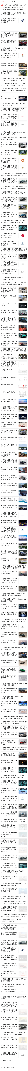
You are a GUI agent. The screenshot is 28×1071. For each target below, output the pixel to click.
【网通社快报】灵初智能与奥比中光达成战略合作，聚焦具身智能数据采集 (14, 897)
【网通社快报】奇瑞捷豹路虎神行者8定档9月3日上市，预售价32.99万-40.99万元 (14, 717)
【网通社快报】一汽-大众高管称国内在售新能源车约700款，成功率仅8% (9, 227)
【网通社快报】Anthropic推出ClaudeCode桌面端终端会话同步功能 (14, 133)
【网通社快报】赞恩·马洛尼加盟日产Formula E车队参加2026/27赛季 (8, 235)
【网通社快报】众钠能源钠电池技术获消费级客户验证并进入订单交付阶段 (14, 722)
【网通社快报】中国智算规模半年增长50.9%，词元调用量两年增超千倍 (12, 110)
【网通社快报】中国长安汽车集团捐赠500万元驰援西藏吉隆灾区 (9, 243)
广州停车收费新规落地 (8, 392)
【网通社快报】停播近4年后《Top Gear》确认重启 (9, 990)
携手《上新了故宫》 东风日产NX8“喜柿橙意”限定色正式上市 (9, 424)
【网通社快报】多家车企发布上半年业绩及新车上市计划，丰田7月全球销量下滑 (14, 221)
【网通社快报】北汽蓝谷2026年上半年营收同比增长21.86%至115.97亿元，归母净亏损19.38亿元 (14, 728)
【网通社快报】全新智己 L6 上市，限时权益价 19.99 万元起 (9, 742)
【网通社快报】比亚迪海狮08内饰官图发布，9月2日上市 (9, 462)
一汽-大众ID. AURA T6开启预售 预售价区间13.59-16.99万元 (9, 834)
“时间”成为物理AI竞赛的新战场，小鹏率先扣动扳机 (9, 613)
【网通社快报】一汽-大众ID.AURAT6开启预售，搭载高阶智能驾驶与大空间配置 (9, 865)
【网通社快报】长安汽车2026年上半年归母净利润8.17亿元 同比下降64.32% (8, 530)
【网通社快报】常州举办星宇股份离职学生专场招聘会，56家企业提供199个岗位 (14, 193)
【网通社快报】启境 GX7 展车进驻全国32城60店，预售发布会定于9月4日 (9, 214)
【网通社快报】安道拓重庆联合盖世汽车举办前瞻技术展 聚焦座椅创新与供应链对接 (14, 748)
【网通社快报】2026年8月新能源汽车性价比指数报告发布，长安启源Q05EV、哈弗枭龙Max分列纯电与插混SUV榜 (14, 567)
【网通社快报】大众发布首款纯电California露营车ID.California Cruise (9, 950)
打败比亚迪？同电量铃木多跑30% (9, 446)
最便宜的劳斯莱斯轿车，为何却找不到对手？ (9, 544)
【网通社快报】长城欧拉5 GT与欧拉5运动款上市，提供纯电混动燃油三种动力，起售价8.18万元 (9, 1004)
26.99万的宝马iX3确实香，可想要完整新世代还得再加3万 (9, 655)
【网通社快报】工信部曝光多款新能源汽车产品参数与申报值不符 (14, 684)
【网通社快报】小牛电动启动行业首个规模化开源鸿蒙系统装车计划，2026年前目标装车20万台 (14, 250)
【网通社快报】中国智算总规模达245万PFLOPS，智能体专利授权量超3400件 (13, 8)
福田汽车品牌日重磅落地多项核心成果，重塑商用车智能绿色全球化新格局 (9, 416)
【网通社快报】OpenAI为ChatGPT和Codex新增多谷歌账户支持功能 (13, 49)
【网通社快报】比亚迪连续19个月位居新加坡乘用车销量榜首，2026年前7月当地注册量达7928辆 (9, 116)
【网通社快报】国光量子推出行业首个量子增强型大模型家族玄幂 (14, 104)
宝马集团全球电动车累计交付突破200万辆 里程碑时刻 (9, 484)
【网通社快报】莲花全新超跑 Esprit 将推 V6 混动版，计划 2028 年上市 (9, 55)
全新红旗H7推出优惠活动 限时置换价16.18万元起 (8, 641)
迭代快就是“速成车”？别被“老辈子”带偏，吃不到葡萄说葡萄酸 (9, 256)
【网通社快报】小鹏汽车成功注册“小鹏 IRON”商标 (9, 1054)
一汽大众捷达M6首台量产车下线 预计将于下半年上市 (8, 842)
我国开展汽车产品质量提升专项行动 (9, 438)
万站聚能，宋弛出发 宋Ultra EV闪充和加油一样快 (9, 499)
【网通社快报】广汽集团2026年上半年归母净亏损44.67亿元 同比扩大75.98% (14, 594)
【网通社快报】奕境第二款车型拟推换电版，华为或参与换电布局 (9, 343)
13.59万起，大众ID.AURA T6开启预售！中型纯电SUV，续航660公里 (8, 327)
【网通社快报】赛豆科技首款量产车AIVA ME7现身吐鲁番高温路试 (13, 884)
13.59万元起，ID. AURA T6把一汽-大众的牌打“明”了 (9, 97)
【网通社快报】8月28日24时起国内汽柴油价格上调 (13, 998)
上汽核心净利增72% (7, 370)
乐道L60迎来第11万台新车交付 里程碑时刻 (9, 877)
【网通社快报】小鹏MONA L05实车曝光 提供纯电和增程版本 (9, 626)
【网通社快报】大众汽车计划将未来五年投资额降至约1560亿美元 (9, 20)
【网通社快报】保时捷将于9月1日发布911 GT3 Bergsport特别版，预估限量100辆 (9, 806)
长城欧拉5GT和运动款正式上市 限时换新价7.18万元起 (9, 1018)
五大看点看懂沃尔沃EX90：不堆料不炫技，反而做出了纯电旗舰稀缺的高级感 (9, 356)
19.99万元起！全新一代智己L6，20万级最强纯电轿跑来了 (9, 144)
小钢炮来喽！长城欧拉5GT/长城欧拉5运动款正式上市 (9, 521)
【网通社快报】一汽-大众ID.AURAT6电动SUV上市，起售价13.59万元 (8, 769)
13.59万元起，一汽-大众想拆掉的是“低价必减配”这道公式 (9, 469)
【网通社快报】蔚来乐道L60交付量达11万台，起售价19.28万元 (9, 965)
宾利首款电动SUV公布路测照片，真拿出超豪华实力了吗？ (9, 553)
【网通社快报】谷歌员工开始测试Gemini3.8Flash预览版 (11, 920)
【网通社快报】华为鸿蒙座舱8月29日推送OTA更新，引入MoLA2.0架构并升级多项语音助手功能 (14, 90)
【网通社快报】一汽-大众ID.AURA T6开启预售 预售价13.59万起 (9, 782)
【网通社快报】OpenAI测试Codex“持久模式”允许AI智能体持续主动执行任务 (13, 283)
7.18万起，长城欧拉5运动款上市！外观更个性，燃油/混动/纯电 (8, 320)
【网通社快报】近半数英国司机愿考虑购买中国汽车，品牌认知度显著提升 (9, 364)
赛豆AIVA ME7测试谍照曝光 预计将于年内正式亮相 (9, 934)
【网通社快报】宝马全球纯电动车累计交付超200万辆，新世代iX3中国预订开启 (9, 409)
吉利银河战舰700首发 (7, 1068)
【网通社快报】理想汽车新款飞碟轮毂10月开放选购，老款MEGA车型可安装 (9, 181)
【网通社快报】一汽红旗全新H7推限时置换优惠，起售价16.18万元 (9, 35)
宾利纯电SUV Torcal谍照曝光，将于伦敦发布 (9, 431)
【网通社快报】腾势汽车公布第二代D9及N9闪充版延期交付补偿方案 (9, 152)
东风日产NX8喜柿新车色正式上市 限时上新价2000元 (9, 1011)
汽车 (13, 1)
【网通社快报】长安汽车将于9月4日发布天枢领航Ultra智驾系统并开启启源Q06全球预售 (9, 798)
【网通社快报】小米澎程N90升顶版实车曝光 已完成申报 (9, 634)
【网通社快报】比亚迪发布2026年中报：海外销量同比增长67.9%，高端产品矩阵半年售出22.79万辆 (9, 581)
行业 (10, 5)
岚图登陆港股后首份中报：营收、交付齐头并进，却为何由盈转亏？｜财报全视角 (9, 957)
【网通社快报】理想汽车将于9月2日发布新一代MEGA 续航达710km (9, 857)
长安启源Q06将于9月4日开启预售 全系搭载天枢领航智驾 (9, 670)
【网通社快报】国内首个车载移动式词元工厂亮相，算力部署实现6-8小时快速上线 (14, 79)
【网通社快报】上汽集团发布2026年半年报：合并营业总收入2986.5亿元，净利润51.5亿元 (13, 820)
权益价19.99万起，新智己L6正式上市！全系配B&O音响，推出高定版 (8, 290)
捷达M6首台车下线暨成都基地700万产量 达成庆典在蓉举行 (9, 703)
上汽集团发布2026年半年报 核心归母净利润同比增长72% (9, 790)
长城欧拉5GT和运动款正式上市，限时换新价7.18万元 (9, 506)
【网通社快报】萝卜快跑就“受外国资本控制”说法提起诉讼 (13, 648)
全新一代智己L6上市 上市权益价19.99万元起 (8, 677)
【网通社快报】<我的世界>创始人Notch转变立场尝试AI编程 (13, 600)
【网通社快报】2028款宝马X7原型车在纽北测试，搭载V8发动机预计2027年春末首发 (9, 909)
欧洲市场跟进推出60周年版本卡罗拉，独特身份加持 (9, 64)
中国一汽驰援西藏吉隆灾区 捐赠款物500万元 (9, 890)
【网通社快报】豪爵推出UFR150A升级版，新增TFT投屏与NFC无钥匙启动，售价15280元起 (14, 776)
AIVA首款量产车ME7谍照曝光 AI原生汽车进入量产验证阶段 (8, 849)
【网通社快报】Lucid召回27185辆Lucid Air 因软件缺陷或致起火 (13, 278)
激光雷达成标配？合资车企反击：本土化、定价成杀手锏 (9, 734)
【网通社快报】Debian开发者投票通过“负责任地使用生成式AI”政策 (13, 14)
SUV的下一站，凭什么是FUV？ (8, 304)
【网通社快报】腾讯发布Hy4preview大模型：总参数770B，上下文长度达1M (13, 1033)
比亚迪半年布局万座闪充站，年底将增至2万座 (8, 400)
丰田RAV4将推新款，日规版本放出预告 (9, 72)
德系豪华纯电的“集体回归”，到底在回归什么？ (8, 754)
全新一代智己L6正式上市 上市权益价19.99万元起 (8, 826)
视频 (21, 5)
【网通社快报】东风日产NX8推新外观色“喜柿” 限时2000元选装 (13, 985)
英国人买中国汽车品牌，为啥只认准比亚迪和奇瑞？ (9, 311)
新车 (6, 5)
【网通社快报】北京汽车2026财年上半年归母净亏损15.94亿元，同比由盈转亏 (9, 514)
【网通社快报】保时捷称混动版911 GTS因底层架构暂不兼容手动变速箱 (9, 1026)
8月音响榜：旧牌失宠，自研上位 (9, 297)
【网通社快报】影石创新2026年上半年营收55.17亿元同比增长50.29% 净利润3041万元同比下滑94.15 (14, 902)
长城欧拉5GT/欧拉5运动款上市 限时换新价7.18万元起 (9, 661)
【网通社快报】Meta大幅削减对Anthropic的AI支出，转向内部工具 (14, 697)
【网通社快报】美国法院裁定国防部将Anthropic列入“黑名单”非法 (12, 872)
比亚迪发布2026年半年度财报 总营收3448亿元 (9, 572)
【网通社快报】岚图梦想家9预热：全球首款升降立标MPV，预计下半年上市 (9, 199)
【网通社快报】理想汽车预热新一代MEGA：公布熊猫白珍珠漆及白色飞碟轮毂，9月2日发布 (9, 942)
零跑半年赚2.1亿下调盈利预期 (8, 378)
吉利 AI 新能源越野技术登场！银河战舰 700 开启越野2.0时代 (9, 690)
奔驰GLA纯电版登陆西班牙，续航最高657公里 (8, 42)
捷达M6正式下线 (6, 1060)
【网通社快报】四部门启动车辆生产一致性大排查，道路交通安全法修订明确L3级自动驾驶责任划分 (14, 620)
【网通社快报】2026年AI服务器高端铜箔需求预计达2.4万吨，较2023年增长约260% (14, 187)
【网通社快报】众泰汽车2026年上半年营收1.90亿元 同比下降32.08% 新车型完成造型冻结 (9, 264)
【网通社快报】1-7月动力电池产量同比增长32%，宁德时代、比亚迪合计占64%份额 (13, 350)
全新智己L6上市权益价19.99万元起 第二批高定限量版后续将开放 (9, 477)
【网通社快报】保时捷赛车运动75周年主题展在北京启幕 (9, 168)
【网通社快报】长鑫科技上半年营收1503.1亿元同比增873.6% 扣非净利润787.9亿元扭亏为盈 (13, 84)
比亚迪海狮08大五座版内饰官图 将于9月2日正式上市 (9, 587)
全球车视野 (16, 5)
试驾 (25, 5)
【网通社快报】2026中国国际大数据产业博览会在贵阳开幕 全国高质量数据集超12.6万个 (14, 175)
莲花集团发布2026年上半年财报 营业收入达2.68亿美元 (9, 1046)
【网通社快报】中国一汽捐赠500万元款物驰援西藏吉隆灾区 (13, 980)
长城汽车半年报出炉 (7, 384)
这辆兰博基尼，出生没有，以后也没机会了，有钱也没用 (9, 1039)
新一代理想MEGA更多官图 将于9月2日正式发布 (9, 761)
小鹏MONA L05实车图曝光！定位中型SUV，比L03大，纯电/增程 (9, 335)
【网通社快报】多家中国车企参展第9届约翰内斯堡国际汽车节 (13, 138)
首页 (2, 5)
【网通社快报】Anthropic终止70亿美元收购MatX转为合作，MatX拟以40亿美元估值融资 (14, 915)
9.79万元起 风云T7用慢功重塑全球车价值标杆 (8, 491)
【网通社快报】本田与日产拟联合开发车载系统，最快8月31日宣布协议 (9, 271)
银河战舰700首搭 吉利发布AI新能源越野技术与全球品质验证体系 (9, 454)
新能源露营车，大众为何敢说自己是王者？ (9, 559)
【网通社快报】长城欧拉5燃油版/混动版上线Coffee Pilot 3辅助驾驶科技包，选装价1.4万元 (9, 927)
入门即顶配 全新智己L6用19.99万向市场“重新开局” (8, 710)
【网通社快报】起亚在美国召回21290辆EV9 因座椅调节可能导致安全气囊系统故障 (9, 124)
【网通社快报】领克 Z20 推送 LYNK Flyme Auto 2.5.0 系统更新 (8, 207)
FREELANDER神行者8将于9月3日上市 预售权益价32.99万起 (9, 813)
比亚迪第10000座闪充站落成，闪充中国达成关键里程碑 (9, 537)
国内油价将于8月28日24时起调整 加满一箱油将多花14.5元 (9, 973)
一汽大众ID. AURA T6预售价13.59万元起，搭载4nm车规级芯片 (9, 606)
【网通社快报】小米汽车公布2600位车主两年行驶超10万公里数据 (9, 160)
